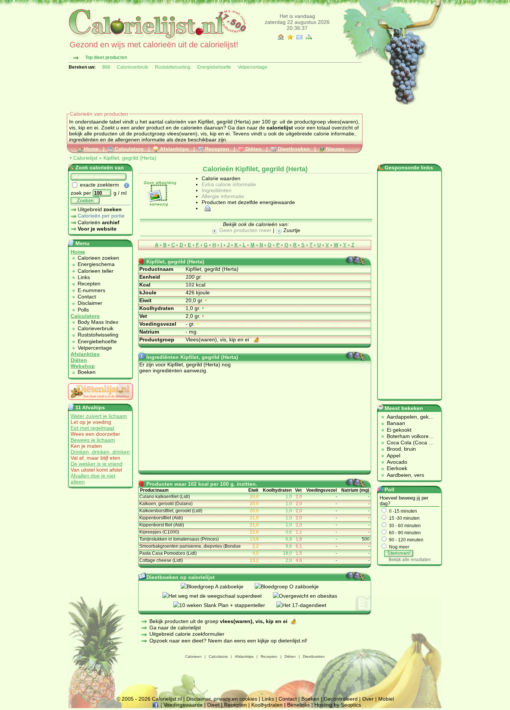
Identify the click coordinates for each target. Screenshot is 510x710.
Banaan (396, 423)
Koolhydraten (267, 705)
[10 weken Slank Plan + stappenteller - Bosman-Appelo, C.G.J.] (224, 605)
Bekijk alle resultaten (410, 559)
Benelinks (298, 705)
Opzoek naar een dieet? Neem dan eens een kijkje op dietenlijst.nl (227, 641)
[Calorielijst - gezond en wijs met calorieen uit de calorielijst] (156, 38)
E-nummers (91, 290)
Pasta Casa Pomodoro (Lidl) (168, 553)
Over (368, 699)
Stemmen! (399, 553)
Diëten (253, 149)
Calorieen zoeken (98, 258)
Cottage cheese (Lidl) (161, 560)
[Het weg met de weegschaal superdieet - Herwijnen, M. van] (217, 596)
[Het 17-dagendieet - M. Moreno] (307, 605)
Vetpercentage (252, 67)
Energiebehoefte (214, 67)
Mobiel (386, 699)
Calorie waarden (221, 178)
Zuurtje (291, 230)
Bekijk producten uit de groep (218, 621)
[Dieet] (100, 402)
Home (91, 149)
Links (84, 277)
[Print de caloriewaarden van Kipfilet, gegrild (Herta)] (206, 208)
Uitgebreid (100, 209)
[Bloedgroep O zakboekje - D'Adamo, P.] (292, 586)
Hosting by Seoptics (337, 705)
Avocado (397, 462)
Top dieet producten (106, 57)
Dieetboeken (294, 149)
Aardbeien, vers (405, 475)
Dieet (213, 705)
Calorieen (193, 656)
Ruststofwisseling (172, 67)
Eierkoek (397, 468)
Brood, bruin (401, 449)
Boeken (87, 372)
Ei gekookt (399, 430)
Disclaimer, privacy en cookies (221, 699)
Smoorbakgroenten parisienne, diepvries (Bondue (190, 546)
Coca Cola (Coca (408, 442)
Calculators (129, 149)
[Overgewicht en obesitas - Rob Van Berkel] (310, 596)
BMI (106, 67)
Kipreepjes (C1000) (159, 532)
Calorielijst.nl (167, 699)
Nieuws (335, 149)
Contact (87, 297)
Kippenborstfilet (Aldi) (161, 517)
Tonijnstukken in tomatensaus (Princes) (179, 539)
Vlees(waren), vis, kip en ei (218, 340)
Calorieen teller (95, 271)
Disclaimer (90, 303)
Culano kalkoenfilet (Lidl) (164, 496)
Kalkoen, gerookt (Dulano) (166, 503)
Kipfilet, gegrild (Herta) (129, 158)
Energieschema (96, 264)
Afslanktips (174, 149)
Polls (83, 310)
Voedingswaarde (183, 705)
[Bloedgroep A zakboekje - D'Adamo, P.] (218, 586)
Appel (393, 456)
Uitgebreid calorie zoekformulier (186, 634)
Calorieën (98, 222)
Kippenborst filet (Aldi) (161, 525)
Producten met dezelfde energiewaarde (248, 202)
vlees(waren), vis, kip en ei (198, 134)
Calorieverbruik (132, 67)
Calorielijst (85, 158)
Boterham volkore (408, 436)
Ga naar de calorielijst (175, 628)
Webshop (83, 366)
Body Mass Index (98, 322)
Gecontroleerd (341, 699)
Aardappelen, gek (408, 417)
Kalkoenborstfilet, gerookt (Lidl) (170, 510)
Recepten (217, 149)
